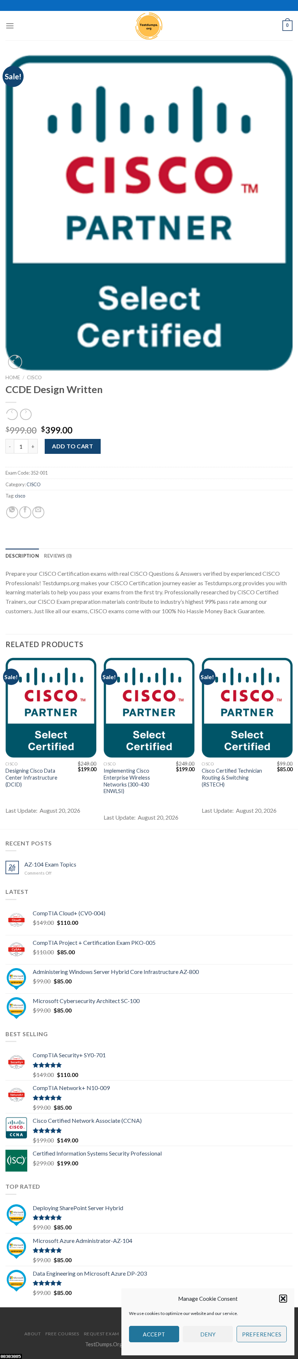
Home (12, 377)
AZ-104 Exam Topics (50, 864)
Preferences (262, 1334)
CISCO (34, 377)
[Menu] (9, 26)
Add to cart (72, 446)
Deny (208, 1334)
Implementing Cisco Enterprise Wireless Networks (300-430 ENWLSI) (127, 781)
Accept (154, 1334)
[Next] (292, 742)
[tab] (22, 555)
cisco (20, 496)
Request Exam (101, 1333)
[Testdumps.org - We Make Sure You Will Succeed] (149, 25)
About (32, 1333)
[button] (283, 1298)
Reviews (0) (58, 556)
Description (22, 556)
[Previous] (5, 742)
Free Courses (62, 1333)
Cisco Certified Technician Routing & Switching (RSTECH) (232, 777)
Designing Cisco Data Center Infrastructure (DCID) (31, 777)
